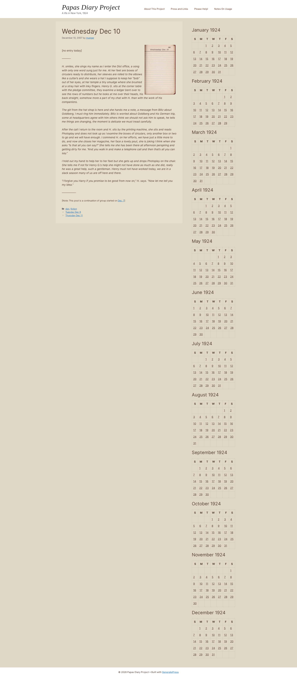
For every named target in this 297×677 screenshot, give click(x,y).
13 (194, 58)
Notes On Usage (223, 8)
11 (225, 52)
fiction (74, 208)
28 (200, 71)
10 (219, 52)
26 (231, 65)
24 (219, 65)
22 (207, 65)
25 (225, 65)
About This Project (154, 8)
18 (225, 58)
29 (207, 71)
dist (67, 208)
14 (200, 58)
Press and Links (179, 8)
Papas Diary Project (91, 7)
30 (213, 71)
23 (213, 65)
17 (219, 58)
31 (219, 71)
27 (194, 71)
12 (231, 52)
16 (213, 58)
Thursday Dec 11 (74, 215)
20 (194, 65)
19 (231, 58)
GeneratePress (170, 672)
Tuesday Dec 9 (73, 212)
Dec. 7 (121, 200)
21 (200, 65)
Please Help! (201, 8)
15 (206, 58)
